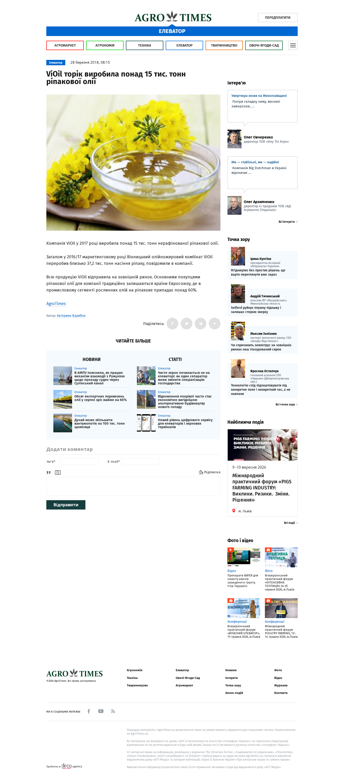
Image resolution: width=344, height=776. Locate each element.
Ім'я (51, 462)
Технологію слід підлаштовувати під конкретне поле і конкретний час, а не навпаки (260, 389)
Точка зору (233, 685)
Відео (278, 678)
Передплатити (277, 17)
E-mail (114, 462)
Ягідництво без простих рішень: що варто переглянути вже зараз (258, 272)
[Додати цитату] (49, 472)
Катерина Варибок (71, 316)
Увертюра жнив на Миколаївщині (259, 96)
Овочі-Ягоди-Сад (264, 45)
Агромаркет (65, 45)
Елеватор (184, 45)
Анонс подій (234, 693)
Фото (278, 670)
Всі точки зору (285, 404)
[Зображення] (58, 472)
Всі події (289, 522)
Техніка (144, 45)
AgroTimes (56, 303)
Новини (231, 670)
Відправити (65, 504)
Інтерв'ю (231, 678)
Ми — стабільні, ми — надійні (255, 162)
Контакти (281, 693)
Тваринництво (224, 45)
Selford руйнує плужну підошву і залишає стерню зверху (256, 310)
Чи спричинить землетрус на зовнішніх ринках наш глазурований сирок (261, 347)
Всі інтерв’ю (287, 221)
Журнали (281, 685)
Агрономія (104, 45)
